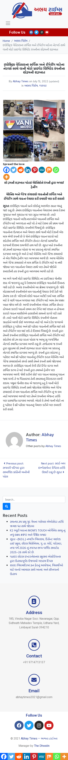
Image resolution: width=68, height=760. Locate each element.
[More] (6, 177)
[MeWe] (42, 170)
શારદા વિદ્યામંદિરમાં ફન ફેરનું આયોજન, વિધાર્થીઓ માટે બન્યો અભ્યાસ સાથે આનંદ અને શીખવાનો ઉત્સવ (36, 569)
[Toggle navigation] (8, 23)
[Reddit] (20, 170)
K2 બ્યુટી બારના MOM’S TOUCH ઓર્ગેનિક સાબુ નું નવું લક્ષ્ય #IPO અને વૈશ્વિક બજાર (37, 532)
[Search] (6, 506)
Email (34, 690)
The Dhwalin (42, 745)
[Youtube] (47, 32)
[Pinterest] (35, 170)
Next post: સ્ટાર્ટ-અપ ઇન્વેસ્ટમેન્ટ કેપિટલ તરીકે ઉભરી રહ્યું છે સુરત (51, 467)
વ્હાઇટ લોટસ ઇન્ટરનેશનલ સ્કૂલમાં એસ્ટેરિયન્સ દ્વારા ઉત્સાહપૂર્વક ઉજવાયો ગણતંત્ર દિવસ (35, 558)
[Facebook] (31, 32)
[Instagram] (42, 32)
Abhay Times (20, 81)
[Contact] (34, 645)
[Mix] (49, 170)
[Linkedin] (27, 170)
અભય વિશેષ (31, 85)
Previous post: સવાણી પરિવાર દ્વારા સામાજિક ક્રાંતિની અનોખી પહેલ (16, 470)
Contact (34, 656)
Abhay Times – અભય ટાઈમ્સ (39, 738)
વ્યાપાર (43, 85)
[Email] (34, 680)
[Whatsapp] (56, 170)
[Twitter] (36, 32)
